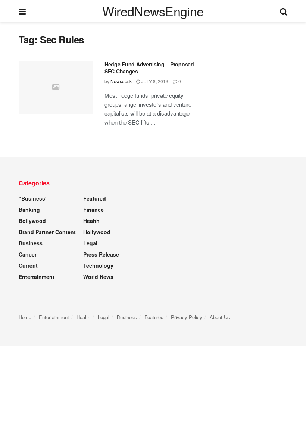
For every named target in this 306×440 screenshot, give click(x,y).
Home (25, 317)
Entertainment (36, 276)
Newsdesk (121, 81)
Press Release (101, 254)
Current (28, 265)
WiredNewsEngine (153, 11)
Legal (90, 243)
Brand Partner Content (47, 232)
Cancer (28, 254)
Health (91, 220)
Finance (93, 209)
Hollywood (96, 232)
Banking (29, 209)
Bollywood (32, 220)
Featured (94, 198)
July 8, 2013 (154, 81)
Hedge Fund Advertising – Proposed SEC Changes (149, 67)
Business (31, 243)
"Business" (33, 198)
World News (98, 276)
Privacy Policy (186, 317)
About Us (220, 317)
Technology (98, 265)
